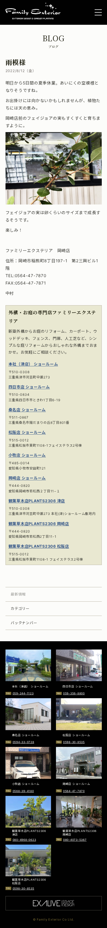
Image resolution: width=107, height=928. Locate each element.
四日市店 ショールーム (29, 386)
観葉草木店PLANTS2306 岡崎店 (39, 523)
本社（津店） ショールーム (33, 364)
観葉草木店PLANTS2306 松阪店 (39, 546)
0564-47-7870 (74, 791)
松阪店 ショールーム (27, 432)
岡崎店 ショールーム (27, 478)
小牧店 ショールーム (27, 455)
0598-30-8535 (74, 742)
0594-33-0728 (23, 742)
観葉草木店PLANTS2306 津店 (37, 500)
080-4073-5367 (75, 839)
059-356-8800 (74, 693)
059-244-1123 (23, 693)
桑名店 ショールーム (27, 409)
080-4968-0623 (24, 839)
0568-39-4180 (23, 791)
